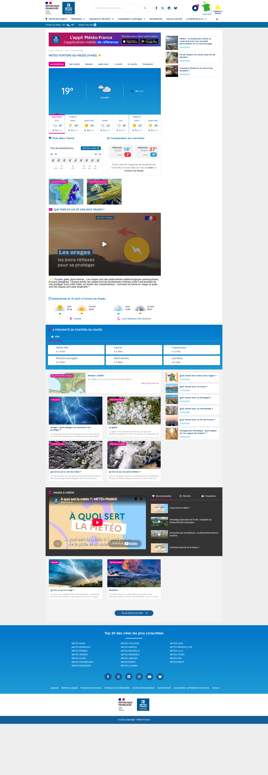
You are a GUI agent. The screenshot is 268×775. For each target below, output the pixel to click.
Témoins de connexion (91, 688)
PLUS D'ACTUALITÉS (132, 613)
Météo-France (143, 719)
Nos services (155, 19)
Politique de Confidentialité (117, 688)
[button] (217, 19)
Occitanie (59, 50)
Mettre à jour (89, 148)
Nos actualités (174, 19)
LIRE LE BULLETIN (148, 383)
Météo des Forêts (58, 19)
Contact (216, 688)
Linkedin (169, 8)
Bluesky (175, 8)
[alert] (217, 9)
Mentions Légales (69, 688)
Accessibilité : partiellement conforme (191, 688)
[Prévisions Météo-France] (68, 8)
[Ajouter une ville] (95, 25)
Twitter (162, 8)
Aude (67, 50)
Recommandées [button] (163, 496)
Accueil (51, 50)
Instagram (139, 676)
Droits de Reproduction (143, 688)
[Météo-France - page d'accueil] (143, 704)
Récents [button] (187, 496)
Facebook (156, 8)
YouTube (149, 676)
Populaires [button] (210, 496)
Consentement (164, 688)
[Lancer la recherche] (145, 8)
